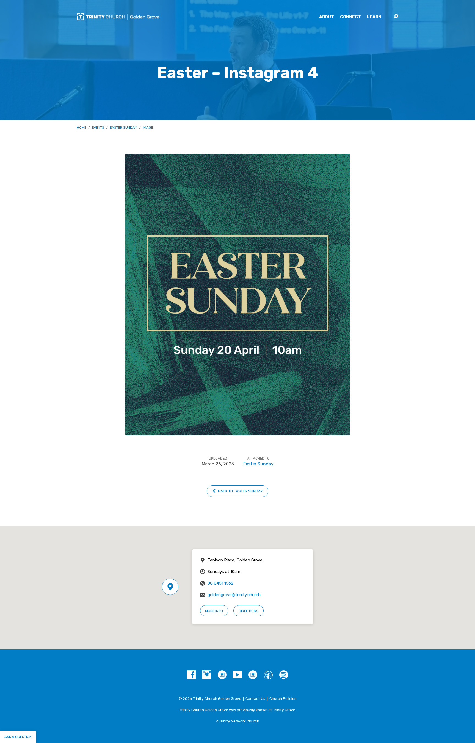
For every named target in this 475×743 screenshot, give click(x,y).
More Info (214, 611)
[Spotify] (283, 674)
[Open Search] (396, 16)
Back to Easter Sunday (240, 491)
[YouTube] (237, 674)
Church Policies (282, 698)
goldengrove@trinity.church (234, 594)
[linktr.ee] (252, 674)
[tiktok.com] (222, 674)
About (326, 17)
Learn (374, 17)
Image (148, 127)
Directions (248, 611)
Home (81, 127)
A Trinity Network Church (237, 721)
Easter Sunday (123, 127)
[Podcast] (268, 674)
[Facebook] (191, 674)
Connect (350, 17)
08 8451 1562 (220, 583)
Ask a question (18, 737)
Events (98, 127)
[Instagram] (206, 674)
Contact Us (255, 698)
